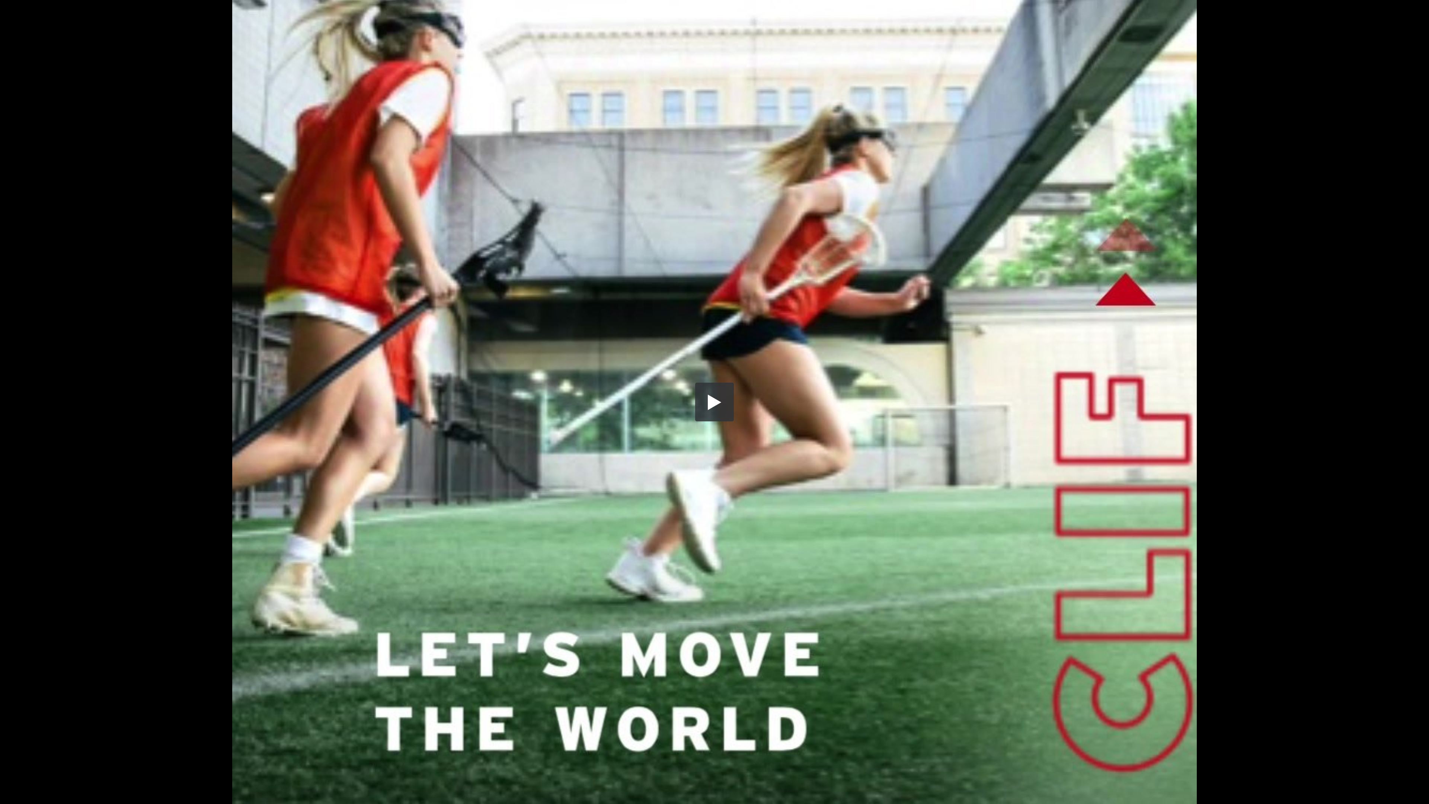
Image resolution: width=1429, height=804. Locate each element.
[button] (714, 402)
